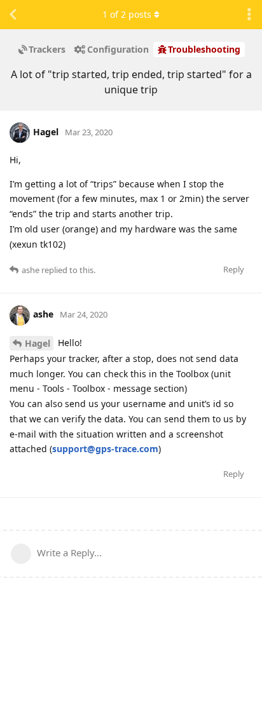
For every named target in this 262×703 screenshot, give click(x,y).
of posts (126, 14)
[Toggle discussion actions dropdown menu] (249, 14)
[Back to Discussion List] (12, 14)
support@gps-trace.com (105, 449)
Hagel (37, 343)
